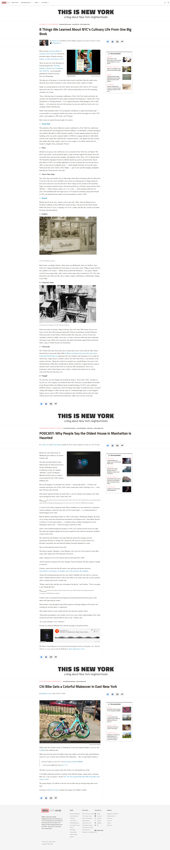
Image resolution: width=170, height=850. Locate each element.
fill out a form (53, 790)
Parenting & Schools (75, 825)
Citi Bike (42, 750)
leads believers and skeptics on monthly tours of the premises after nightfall (63, 571)
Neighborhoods (26, 2)
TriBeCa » (109, 74)
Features (44, 2)
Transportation (73, 832)
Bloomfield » (111, 84)
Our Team (109, 820)
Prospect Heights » (112, 477)
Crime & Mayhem (81, 428)
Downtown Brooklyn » (113, 66)
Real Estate (72, 830)
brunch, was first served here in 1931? (51, 59)
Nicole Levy (55, 41)
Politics (71, 827)
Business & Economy (65, 24)
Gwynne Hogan (56, 445)
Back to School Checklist (88, 814)
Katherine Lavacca (46, 693)
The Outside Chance (87, 816)
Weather (72, 837)
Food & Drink (75, 24)
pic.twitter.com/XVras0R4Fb (73, 762)
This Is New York (86, 830)
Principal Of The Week (87, 827)
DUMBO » (109, 707)
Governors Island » (112, 733)
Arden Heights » (111, 487)
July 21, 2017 (64, 765)
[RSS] (95, 825)
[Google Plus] (95, 820)
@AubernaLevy (56, 43)
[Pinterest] (95, 818)
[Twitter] (95, 814)
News (36, 2)
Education (90, 428)
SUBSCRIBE (100, 830)
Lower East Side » (112, 725)
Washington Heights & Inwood (51, 428)
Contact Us (109, 818)
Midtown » (110, 57)
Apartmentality (86, 820)
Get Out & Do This (86, 823)
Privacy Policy (52, 841)
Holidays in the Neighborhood (89, 832)
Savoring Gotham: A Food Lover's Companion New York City (51, 68)
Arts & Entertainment (69, 428)
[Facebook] (95, 816)
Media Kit (109, 825)
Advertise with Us (111, 816)
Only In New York (85, 24)
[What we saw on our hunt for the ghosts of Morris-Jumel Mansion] (83, 462)
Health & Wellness (74, 823)
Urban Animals (73, 834)
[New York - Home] (6, 2)
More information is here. (77, 649)
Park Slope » (110, 458)
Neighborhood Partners (112, 814)
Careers (109, 823)
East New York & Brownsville (50, 681)
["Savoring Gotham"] (83, 61)
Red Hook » (110, 715)
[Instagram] (95, 823)
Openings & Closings (87, 825)
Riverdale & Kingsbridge (49, 24)
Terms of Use (45, 841)
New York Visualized (87, 818)
